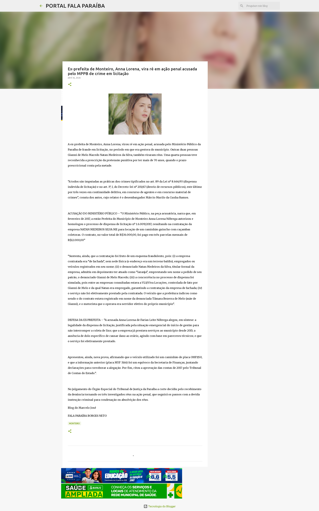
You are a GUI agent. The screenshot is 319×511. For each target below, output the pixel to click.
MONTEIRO (74, 423)
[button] (70, 84)
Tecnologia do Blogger (162, 506)
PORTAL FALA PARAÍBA (75, 6)
